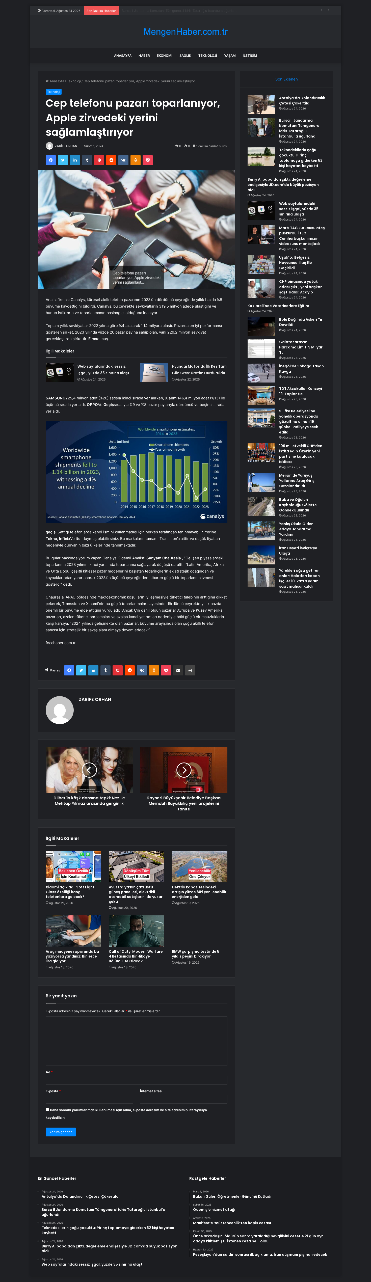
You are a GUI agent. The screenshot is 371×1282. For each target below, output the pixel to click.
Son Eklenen (286, 79)
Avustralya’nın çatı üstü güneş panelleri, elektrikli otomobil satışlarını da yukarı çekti (136, 894)
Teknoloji (207, 55)
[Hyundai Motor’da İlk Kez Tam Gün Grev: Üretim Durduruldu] (154, 372)
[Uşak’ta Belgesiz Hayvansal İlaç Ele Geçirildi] (261, 264)
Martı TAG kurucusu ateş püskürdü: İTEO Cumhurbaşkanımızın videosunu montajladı (302, 235)
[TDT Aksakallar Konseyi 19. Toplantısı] (261, 395)
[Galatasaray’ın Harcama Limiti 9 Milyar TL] (261, 348)
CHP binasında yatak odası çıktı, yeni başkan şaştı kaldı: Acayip (301, 287)
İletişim (250, 55)
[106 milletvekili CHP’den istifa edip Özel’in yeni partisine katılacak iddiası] (261, 452)
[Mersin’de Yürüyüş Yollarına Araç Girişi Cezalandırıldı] (261, 482)
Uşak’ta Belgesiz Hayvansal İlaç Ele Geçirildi (295, 262)
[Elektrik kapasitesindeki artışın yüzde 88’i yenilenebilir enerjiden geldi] (199, 866)
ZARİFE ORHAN (66, 146)
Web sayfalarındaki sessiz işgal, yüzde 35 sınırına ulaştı (299, 209)
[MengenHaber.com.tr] (185, 31)
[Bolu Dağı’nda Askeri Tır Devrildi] (261, 326)
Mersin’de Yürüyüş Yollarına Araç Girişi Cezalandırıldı (297, 480)
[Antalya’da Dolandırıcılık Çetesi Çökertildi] (261, 104)
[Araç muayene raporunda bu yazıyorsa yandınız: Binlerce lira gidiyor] (73, 931)
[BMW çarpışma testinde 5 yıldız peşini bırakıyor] (199, 931)
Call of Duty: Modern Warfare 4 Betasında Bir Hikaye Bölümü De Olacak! (136, 956)
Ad (49, 1072)
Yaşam (230, 55)
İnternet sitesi (151, 1091)
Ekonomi (164, 55)
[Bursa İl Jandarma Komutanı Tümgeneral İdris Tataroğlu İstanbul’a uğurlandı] (261, 127)
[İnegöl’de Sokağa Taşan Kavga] (261, 373)
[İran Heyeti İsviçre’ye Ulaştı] (261, 554)
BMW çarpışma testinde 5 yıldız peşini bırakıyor (195, 954)
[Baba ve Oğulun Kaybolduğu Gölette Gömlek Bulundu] (261, 506)
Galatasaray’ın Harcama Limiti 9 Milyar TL (301, 347)
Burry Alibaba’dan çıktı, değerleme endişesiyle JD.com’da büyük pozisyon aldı (283, 185)
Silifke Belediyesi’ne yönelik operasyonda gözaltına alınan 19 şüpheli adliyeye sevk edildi (298, 421)
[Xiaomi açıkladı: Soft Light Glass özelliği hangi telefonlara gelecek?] (73, 866)
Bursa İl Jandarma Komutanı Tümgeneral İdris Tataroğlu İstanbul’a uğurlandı (300, 128)
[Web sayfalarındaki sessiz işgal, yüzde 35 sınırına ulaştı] (60, 372)
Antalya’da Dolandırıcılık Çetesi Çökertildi (302, 100)
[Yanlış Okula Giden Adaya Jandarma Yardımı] (261, 530)
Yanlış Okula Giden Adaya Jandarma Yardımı (296, 529)
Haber (144, 55)
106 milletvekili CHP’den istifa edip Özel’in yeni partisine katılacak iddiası (300, 453)
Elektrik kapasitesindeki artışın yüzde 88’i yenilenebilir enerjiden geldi (199, 892)
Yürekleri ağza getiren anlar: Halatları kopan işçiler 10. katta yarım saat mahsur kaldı (299, 578)
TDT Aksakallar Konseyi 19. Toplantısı (300, 391)
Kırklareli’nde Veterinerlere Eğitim (278, 305)
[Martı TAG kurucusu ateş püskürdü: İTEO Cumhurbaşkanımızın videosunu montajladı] (261, 234)
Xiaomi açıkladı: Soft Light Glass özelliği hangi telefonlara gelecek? (70, 892)
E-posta (53, 1091)
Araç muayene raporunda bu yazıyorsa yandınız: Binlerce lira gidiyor (72, 956)
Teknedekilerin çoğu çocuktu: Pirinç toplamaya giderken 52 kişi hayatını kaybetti (184, 11)
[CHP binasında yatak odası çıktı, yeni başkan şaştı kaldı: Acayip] (261, 288)
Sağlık (185, 55)
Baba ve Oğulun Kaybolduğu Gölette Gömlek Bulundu (298, 505)
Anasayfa (122, 55)
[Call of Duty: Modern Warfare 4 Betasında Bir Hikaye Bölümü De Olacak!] (136, 931)
